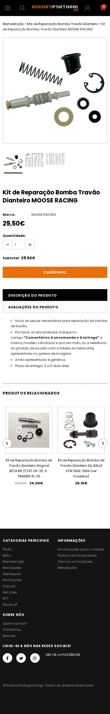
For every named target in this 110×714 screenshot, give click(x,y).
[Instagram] (35, 658)
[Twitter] (21, 658)
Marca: (9, 214)
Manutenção (13, 24)
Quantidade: (14, 235)
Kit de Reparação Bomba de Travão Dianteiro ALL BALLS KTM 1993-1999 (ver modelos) (81, 468)
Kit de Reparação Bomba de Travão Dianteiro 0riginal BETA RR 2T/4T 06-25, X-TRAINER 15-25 (29, 468)
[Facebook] (7, 658)
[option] (55, 90)
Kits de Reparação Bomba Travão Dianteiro (62, 24)
